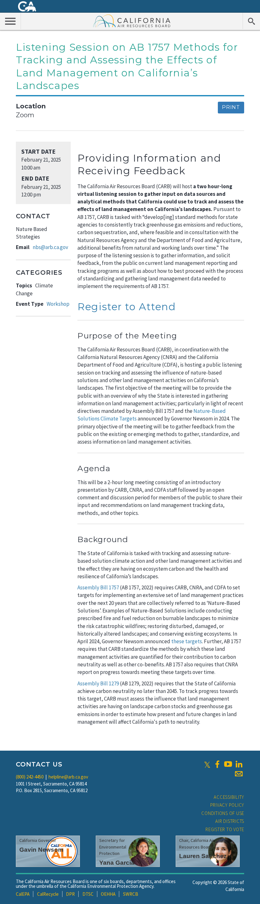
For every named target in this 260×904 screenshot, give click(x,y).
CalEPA (22, 894)
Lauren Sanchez (203, 856)
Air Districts (229, 821)
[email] (239, 774)
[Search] (251, 21)
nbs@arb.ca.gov (50, 247)
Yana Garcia (116, 862)
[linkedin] (239, 764)
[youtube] (228, 764)
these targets (186, 641)
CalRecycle (48, 894)
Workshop (58, 303)
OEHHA (108, 894)
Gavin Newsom (41, 849)
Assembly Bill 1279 (98, 683)
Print (231, 107)
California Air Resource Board (132, 21)
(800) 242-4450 (29, 777)
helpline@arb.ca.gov (68, 777)
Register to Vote (224, 829)
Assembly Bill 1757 (98, 587)
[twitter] (207, 764)
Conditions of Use (222, 813)
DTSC (88, 894)
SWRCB (130, 894)
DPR (70, 894)
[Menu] (10, 21)
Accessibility (229, 797)
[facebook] (217, 764)
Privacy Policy (227, 805)
